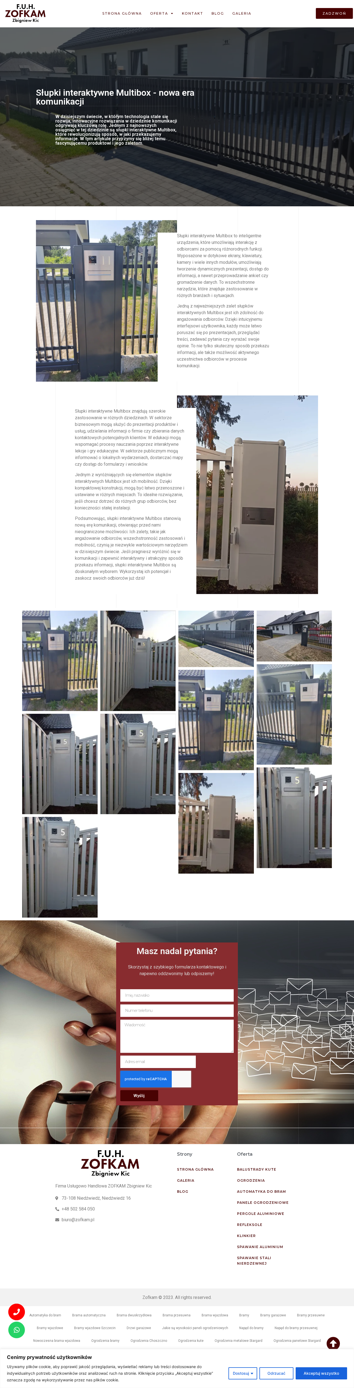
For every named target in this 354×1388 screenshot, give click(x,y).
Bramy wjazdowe (50, 1328)
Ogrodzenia (251, 1180)
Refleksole (249, 1225)
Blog (218, 13)
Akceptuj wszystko (321, 1373)
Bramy (244, 1315)
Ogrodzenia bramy (105, 1341)
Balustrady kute (256, 1169)
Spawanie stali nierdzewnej (254, 1260)
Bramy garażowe (273, 1315)
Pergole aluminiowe (260, 1214)
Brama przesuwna (177, 1315)
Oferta (159, 13)
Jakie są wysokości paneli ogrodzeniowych (195, 1328)
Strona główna (122, 13)
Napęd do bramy (251, 1328)
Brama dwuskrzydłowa (134, 1315)
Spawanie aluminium (260, 1247)
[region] (177, 1368)
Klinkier (246, 1236)
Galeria (241, 13)
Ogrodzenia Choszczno (149, 1341)
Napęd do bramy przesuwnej (296, 1328)
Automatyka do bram (261, 1191)
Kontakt (192, 13)
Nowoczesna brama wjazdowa (56, 1341)
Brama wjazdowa (215, 1315)
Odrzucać (276, 1373)
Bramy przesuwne (311, 1315)
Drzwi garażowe (139, 1328)
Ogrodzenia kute (191, 1341)
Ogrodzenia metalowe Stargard (238, 1341)
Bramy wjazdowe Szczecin (95, 1328)
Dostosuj (241, 1373)
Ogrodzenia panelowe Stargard (297, 1341)
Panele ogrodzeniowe (263, 1202)
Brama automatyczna (89, 1315)
